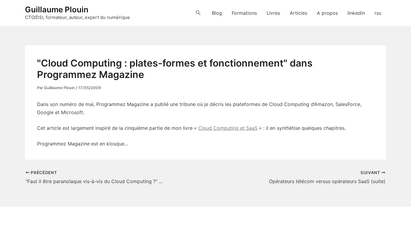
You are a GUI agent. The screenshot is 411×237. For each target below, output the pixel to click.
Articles (298, 13)
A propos (327, 13)
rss (378, 13)
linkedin (356, 13)
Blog (217, 13)
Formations (244, 13)
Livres (273, 13)
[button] (198, 13)
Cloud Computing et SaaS (228, 128)
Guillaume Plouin (56, 9)
